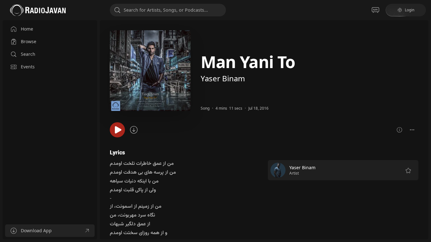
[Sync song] (133, 130)
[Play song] (117, 129)
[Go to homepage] (38, 10)
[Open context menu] (412, 130)
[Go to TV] (375, 10)
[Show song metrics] (399, 130)
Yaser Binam (223, 78)
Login (409, 10)
